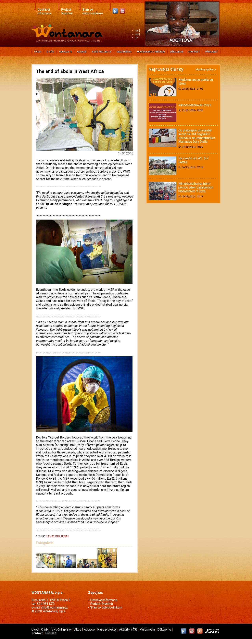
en (137, 34)
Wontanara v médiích (151, 51)
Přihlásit (211, 51)
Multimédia (124, 51)
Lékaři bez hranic (57, 536)
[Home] (68, 40)
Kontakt (194, 51)
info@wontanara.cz (54, 607)
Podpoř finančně (67, 11)
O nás (50, 51)
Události (65, 51)
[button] (46, 566)
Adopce (81, 51)
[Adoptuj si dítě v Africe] (182, 46)
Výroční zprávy (61, 629)
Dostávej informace (44, 11)
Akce (78, 629)
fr (136, 38)
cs (137, 30)
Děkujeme (176, 51)
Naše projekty (101, 51)
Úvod (37, 51)
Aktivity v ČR (128, 629)
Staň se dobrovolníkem (92, 11)
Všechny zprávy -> (205, 69)
